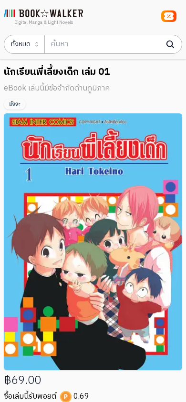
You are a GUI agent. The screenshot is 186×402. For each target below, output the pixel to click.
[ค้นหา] (170, 44)
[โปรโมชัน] (168, 16)
